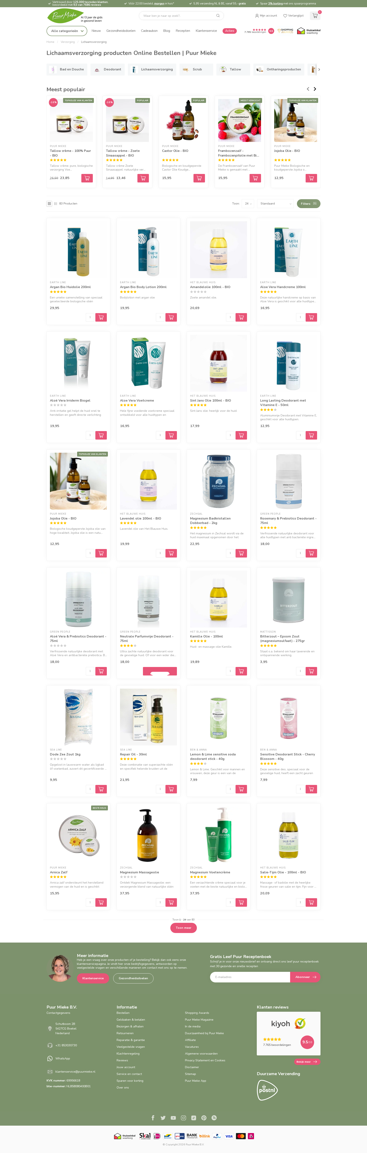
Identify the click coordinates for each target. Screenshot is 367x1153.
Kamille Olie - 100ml (206, 636)
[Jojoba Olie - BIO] (295, 120)
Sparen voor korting (130, 1081)
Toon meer (183, 928)
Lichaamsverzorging (94, 42)
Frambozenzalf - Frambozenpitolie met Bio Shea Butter (238, 153)
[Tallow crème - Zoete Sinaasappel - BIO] (127, 120)
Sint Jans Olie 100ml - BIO (210, 400)
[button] (266, 15)
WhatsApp (62, 1058)
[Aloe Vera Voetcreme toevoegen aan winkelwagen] (171, 435)
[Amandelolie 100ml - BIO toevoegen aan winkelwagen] (241, 317)
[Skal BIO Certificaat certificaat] (144, 1136)
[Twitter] (163, 1118)
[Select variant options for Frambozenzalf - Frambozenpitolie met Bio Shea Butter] (255, 178)
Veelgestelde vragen (131, 1047)
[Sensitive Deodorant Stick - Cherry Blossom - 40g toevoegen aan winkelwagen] (311, 789)
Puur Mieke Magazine (199, 1020)
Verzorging (68, 42)
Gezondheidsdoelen (121, 30)
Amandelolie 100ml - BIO (210, 287)
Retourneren (125, 1033)
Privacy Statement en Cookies (205, 1060)
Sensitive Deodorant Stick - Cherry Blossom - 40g (287, 756)
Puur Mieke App (195, 1081)
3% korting (275, 4)
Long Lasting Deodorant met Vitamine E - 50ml (283, 402)
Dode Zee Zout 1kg (65, 754)
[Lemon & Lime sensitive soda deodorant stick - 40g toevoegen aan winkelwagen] (241, 789)
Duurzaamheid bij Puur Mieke (204, 1033)
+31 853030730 (66, 1045)
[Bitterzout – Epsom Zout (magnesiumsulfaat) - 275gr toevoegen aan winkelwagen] (311, 671)
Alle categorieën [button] (65, 31)
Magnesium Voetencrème (210, 872)
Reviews (122, 1060)
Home (50, 42)
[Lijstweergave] (55, 203)
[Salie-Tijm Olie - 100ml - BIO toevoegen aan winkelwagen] (311, 902)
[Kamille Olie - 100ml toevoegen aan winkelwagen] (241, 671)
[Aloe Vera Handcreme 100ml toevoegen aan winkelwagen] (311, 317)
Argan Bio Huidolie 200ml (70, 287)
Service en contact (129, 1074)
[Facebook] (152, 1118)
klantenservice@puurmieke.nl (75, 1072)
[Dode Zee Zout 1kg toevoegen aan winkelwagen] (101, 789)
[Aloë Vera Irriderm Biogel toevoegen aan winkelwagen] (101, 435)
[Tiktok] (193, 1118)
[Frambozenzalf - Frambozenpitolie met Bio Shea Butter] (239, 120)
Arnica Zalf (58, 872)
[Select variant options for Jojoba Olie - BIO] (311, 178)
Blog (166, 30)
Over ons (123, 1088)
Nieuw (96, 30)
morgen (159, 4)
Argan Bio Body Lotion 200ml (143, 287)
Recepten (183, 30)
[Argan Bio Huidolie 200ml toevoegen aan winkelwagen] (101, 317)
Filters (306, 204)
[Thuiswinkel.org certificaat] (308, 31)
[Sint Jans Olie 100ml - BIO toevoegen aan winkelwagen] (241, 435)
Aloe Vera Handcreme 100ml (283, 287)
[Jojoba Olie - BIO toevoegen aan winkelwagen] (101, 553)
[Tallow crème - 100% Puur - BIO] (71, 120)
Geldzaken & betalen (131, 1020)
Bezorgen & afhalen (130, 1026)
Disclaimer (192, 1067)
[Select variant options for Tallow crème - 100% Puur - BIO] (87, 178)
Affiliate (190, 1040)
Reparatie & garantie (131, 1040)
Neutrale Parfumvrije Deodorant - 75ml (147, 638)
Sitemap (190, 1074)
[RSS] (214, 1118)
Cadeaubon (149, 30)
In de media (192, 1026)
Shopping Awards (197, 1013)
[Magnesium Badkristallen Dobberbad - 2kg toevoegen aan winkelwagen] (241, 553)
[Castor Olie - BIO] (183, 120)
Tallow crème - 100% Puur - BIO (70, 153)
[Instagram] (183, 1118)
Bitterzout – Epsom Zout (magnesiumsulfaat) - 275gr (282, 638)
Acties (229, 30)
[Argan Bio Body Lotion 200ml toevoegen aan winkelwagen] (171, 317)
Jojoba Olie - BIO (287, 151)
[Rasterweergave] (49, 203)
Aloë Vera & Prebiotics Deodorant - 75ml (78, 638)
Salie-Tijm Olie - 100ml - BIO (283, 872)
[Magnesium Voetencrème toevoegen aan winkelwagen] (241, 902)
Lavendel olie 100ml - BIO (140, 518)
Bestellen (123, 1013)
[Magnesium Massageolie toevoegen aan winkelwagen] (171, 902)
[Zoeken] (218, 15)
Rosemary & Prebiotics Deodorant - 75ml (288, 520)
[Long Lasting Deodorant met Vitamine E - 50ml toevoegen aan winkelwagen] (311, 435)
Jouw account (126, 1067)
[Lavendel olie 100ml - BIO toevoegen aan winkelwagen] (171, 553)
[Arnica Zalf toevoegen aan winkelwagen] (101, 902)
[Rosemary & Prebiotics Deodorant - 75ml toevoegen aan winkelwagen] (311, 553)
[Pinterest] (203, 1118)
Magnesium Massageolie (139, 872)
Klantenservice (206, 30)
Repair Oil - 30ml (133, 754)
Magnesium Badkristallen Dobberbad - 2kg (210, 520)
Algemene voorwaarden (201, 1054)
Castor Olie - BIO (175, 151)
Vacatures (192, 1047)
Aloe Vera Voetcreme (137, 400)
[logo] (78, 15)
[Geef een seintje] (160, 671)
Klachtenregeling (128, 1054)
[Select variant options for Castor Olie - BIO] (199, 178)
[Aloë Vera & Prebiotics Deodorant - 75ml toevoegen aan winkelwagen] (101, 671)
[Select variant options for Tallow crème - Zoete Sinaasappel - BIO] (143, 178)
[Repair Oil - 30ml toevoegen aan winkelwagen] (171, 789)
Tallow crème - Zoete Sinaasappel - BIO (123, 153)
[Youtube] (173, 1118)
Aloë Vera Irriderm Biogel (70, 400)
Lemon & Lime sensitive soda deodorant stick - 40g (213, 756)
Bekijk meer (303, 1061)
